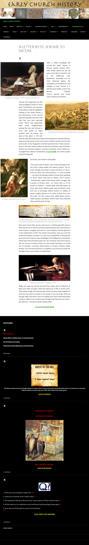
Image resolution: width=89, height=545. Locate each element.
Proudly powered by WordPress (12, 542)
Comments (6, 37)
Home (5, 26)
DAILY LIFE (23, 31)
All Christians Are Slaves (11, 342)
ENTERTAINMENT (63, 26)
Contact (83, 31)
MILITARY (33, 31)
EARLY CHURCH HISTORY (11, 21)
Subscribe (74, 31)
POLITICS (42, 31)
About (12, 26)
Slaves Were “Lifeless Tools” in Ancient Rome (18, 338)
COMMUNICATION (77, 26)
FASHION (5, 31)
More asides (8, 528)
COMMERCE (53, 31)
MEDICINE (64, 31)
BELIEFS (28, 26)
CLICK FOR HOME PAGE (44, 307)
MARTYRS (19, 26)
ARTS (52, 26)
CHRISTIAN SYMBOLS (41, 26)
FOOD (14, 31)
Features (8, 323)
